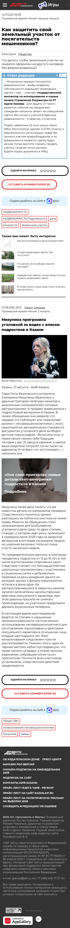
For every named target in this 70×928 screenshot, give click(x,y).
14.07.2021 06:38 (11, 14)
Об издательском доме (21, 759)
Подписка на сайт (17, 777)
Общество (25, 54)
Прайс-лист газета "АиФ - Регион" (28, 787)
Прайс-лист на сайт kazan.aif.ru (28, 793)
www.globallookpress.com (40, 380)
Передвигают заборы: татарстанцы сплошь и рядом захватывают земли (41, 276)
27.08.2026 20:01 (12, 307)
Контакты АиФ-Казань (20, 782)
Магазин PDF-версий (18, 764)
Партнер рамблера (33, 911)
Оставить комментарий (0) (29, 184)
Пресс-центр (51, 759)
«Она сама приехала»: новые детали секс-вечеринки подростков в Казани (32, 479)
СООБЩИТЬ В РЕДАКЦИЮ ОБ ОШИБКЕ (30, 806)
